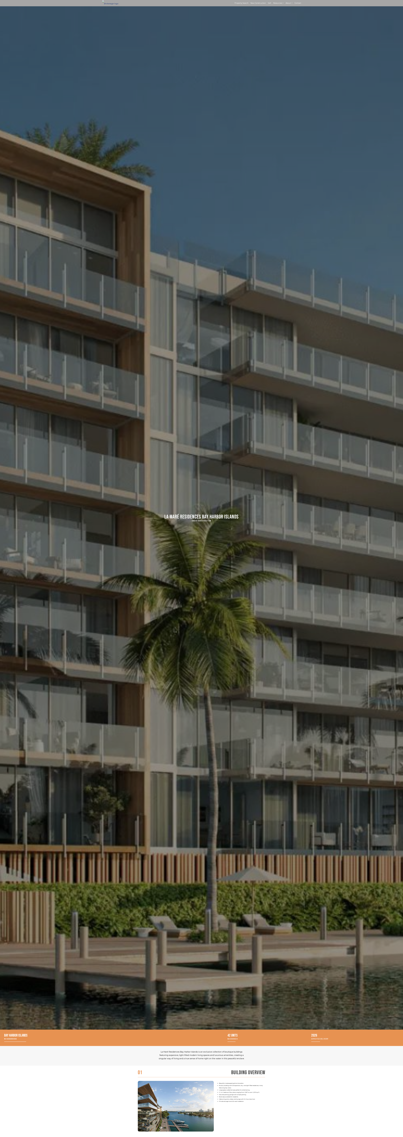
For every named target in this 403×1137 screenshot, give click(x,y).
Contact (297, 3)
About (289, 4)
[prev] (143, 1106)
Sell (269, 3)
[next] (208, 1106)
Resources (278, 4)
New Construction (258, 3)
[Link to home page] (111, 3)
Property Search (241, 3)
